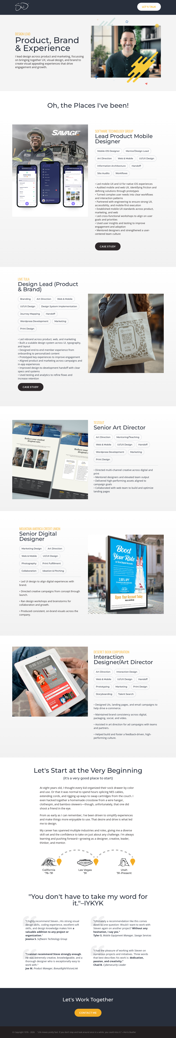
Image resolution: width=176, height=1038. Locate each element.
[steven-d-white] (22, 3)
